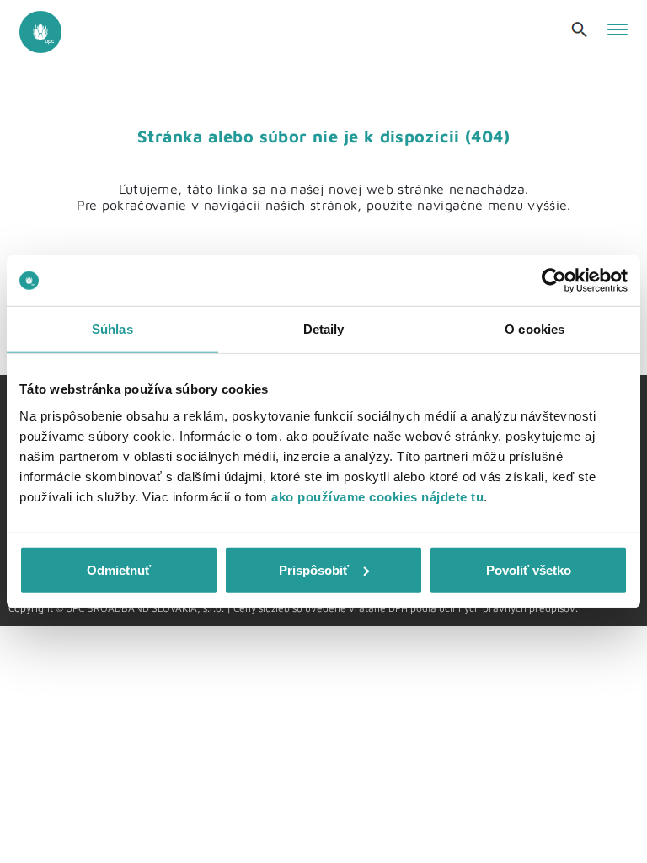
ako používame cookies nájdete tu (377, 496)
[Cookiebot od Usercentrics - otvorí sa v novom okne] (554, 280)
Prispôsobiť (314, 569)
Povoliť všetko (528, 569)
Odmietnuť (119, 569)
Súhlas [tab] (112, 329)
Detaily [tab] (324, 329)
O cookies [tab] (534, 329)
